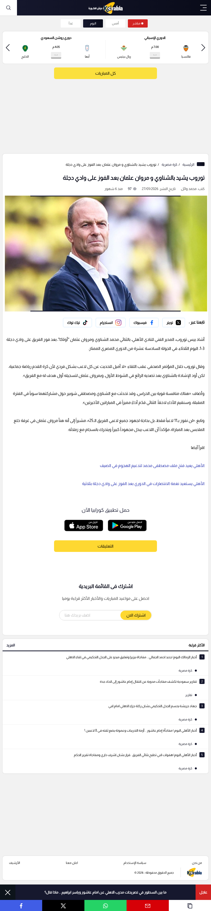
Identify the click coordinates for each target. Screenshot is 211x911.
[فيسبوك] (144, 322)
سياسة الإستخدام (135, 863)
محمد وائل (189, 189)
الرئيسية (188, 164)
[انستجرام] (110, 322)
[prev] (203, 47)
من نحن (197, 863)
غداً (71, 23)
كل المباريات (105, 73)
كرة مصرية (169, 164)
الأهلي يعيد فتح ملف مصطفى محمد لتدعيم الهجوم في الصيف (152, 465)
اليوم (93, 23)
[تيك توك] (77, 322)
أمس (115, 23)
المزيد (10, 645)
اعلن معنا (72, 863)
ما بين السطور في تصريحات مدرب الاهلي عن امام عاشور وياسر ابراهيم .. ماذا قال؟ (105, 892)
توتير (181, 321)
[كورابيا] (105, 7)
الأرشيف (14, 863)
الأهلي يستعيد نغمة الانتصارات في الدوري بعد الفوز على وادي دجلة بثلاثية (143, 483)
